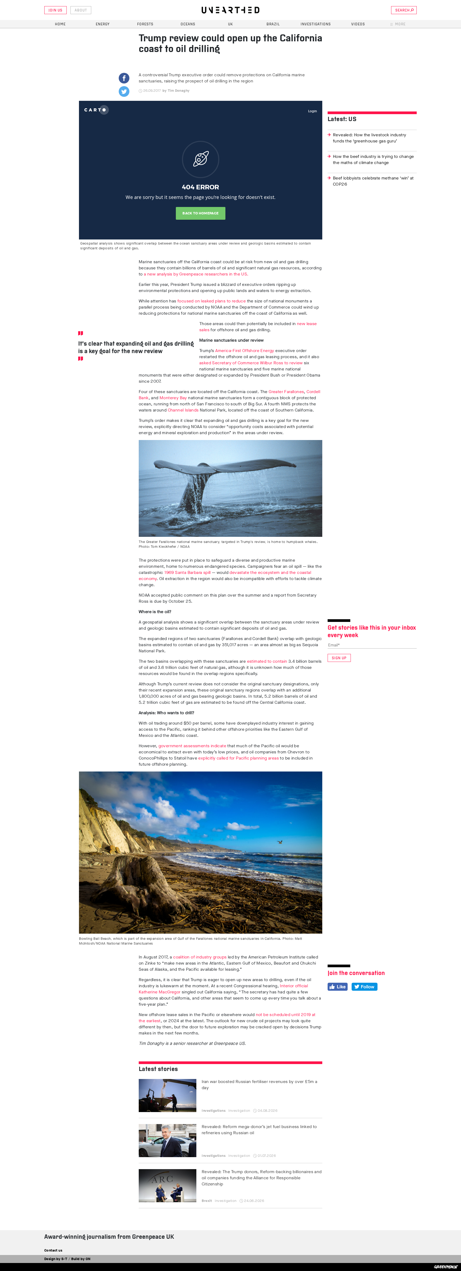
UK (230, 24)
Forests (145, 24)
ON (88, 1259)
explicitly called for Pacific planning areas (238, 758)
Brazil (273, 24)
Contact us (53, 1250)
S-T (64, 1259)
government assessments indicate (192, 746)
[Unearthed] (230, 10)
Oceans (188, 24)
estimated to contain (267, 661)
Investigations (316, 24)
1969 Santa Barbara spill (187, 572)
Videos (358, 24)
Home (60, 24)
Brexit (207, 1200)
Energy (103, 24)
